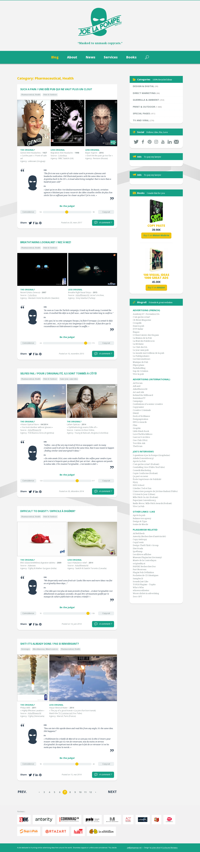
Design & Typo (140, 521)
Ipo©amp (137, 551)
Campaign (138, 401)
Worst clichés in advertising (146, 593)
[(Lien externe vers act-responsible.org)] (129, 819)
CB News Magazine (142, 320)
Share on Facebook (33, 223)
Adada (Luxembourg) (143, 458)
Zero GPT (137, 596)
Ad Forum (137, 383)
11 (85, 792)
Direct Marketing (144, 93)
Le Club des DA (140, 347)
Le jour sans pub (141, 350)
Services (111, 57)
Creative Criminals (142, 410)
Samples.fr (138, 578)
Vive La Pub (138, 506)
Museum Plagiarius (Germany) (147, 557)
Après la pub (139, 515)
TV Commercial (65, 713)
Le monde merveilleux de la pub (148, 353)
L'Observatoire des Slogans (146, 335)
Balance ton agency (142, 518)
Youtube (163, 142)
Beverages (25, 649)
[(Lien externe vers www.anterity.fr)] (45, 819)
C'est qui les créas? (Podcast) (146, 464)
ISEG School (138, 485)
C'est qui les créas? (141, 317)
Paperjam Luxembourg (144, 500)
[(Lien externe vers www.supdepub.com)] (29, 831)
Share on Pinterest (40, 223)
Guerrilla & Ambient (146, 99)
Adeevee (32, 565)
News (90, 57)
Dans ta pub (138, 326)
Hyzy (135, 482)
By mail (176, 142)
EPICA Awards (140, 422)
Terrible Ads (139, 443)
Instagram (156, 142)
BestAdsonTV (139, 398)
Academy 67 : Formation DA (146, 314)
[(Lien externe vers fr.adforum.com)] (143, 819)
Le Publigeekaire (141, 356)
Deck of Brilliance (141, 416)
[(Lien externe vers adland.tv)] (157, 819)
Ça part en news (140, 476)
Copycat (106, 211)
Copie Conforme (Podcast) (145, 473)
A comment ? (104, 222)
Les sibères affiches (142, 554)
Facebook (143, 142)
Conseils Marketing (142, 470)
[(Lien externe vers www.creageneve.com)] (170, 819)
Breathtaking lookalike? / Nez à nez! (45, 242)
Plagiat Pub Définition (143, 572)
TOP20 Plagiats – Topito (144, 584)
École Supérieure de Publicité (147, 479)
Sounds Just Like (140, 581)
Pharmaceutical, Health (30, 95)
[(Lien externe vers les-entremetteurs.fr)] (102, 831)
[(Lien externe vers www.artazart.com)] (56, 831)
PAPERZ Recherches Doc (144, 566)
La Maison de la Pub (142, 338)
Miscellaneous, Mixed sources (45, 649)
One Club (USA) (140, 440)
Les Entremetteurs (141, 359)
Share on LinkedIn (36, 223)
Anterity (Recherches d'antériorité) (149, 536)
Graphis (136, 428)
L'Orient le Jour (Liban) (144, 494)
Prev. (22, 792)
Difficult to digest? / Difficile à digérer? (47, 511)
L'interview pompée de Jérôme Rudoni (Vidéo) (155, 491)
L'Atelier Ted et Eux (142, 488)
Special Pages (141, 113)
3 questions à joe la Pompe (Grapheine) (151, 455)
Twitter (136, 142)
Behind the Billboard (143, 395)
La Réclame (138, 344)
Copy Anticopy (140, 539)
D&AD (136, 413)
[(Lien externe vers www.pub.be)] (93, 819)
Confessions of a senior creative (148, 404)
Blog (55, 57)
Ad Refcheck (139, 533)
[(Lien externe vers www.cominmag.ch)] (70, 819)
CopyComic (138, 542)
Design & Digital (143, 86)
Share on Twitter (30, 223)
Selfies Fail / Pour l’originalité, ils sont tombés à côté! (58, 373)
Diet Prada (138, 548)
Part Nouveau (139, 569)
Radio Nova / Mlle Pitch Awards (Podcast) (152, 503)
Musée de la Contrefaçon (144, 560)
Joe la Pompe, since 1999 (100, 22)
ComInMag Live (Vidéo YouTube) (149, 467)
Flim (135, 425)
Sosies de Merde (140, 524)
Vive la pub (138, 374)
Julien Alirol (156, 848)
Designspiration (140, 419)
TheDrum (137, 446)
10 (80, 792)
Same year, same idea (69, 379)
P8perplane (138, 365)
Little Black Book (141, 431)
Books (131, 57)
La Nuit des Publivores (144, 341)
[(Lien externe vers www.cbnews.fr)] (24, 819)
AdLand (136, 386)
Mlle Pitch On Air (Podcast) (145, 497)
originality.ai (139, 563)
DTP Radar (138, 329)
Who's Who (138, 587)
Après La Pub (139, 461)
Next (112, 792)
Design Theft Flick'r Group (146, 545)
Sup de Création (140, 371)
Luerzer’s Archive (141, 437)
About (72, 57)
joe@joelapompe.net (134, 848)
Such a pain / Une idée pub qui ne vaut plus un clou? (56, 89)
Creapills (137, 323)
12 (90, 792)
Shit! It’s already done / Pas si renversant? (49, 643)
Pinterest (149, 142)
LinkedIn (169, 142)
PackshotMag (139, 368)
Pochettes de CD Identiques (145, 575)
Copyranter (138, 407)
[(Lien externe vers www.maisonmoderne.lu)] (113, 819)
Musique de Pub (140, 362)
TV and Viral (141, 120)
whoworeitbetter (141, 590)
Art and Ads (138, 392)
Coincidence (28, 211)
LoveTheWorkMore (142, 434)
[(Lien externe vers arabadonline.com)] (78, 831)
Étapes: (136, 332)
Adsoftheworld (82, 295)
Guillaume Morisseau (170, 848)
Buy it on (156, 235)
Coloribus (62, 155)
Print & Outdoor (50, 95)
